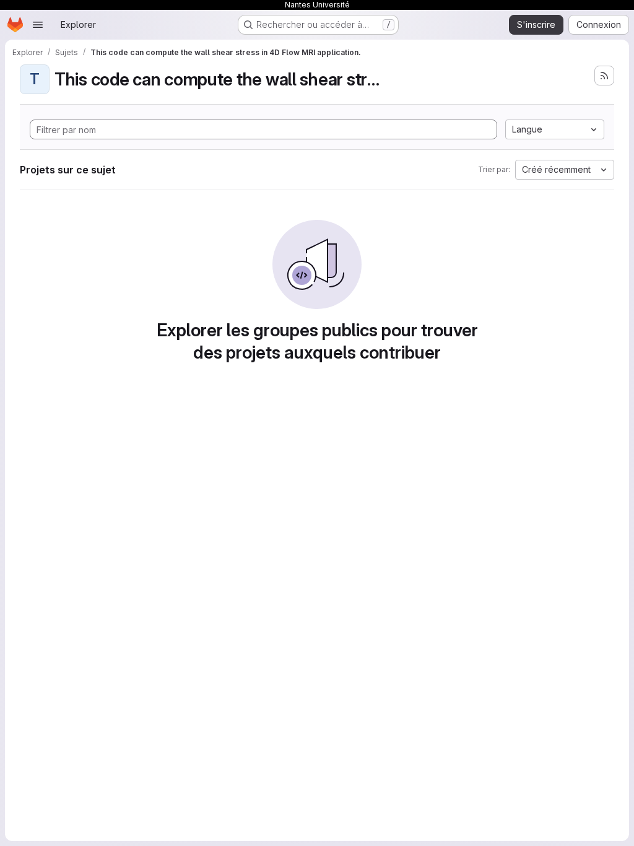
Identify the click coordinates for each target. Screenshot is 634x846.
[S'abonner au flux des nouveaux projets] (604, 75)
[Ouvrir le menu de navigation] (38, 25)
